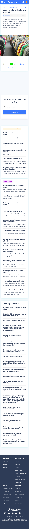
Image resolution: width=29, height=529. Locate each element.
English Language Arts (21, 473)
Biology (17, 467)
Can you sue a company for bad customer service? (12, 408)
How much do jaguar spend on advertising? (12, 421)
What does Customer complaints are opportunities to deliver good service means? (14, 363)
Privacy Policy (18, 497)
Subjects (4, 7)
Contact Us (18, 491)
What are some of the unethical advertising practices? (12, 434)
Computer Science (20, 479)
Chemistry (17, 464)
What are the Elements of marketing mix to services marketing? (13, 370)
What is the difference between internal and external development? (14, 315)
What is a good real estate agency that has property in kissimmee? (14, 427)
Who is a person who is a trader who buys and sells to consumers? (13, 351)
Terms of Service (19, 494)
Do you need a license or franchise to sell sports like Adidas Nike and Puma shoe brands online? (14, 343)
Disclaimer (17, 500)
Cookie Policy (18, 503)
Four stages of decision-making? (12, 356)
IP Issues (17, 506)
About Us (17, 488)
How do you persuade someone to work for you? (13, 382)
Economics (18, 482)
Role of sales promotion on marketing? (14, 321)
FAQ (4, 503)
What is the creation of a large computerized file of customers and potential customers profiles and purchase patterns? (13, 328)
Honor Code (6, 491)
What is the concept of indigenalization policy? (14, 308)
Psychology (18, 476)
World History (18, 470)
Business (10, 7)
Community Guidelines (8, 488)
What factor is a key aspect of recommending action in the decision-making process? (14, 441)
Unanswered (6, 467)
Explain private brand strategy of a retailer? (13, 336)
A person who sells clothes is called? (14, 11)
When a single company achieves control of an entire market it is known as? (14, 389)
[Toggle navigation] (2, 2)
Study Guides (6, 497)
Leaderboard (6, 461)
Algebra (17, 461)
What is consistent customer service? (14, 376)
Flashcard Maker (7, 494)
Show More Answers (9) (14, 68)
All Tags (5, 464)
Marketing (15, 7)
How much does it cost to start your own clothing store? (13, 414)
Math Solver (6, 500)
